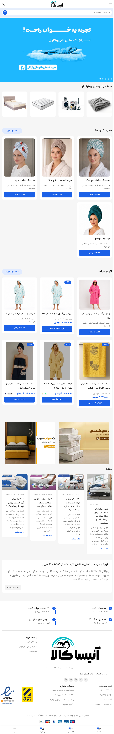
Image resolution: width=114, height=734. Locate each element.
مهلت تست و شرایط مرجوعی (63, 690)
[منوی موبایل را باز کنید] (110, 4)
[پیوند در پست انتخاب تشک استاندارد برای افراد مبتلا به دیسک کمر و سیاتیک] (99, 487)
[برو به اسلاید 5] (100, 79)
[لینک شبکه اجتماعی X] (81, 680)
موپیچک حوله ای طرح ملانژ (98, 180)
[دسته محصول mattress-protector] (99, 104)
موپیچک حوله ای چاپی (24, 180)
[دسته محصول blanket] (15, 104)
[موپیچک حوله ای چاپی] (19, 157)
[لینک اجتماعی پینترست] (76, 680)
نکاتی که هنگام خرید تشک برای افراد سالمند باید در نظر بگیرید (72, 505)
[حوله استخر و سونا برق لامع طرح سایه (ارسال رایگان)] (19, 361)
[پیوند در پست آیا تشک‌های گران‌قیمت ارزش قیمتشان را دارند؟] (15, 482)
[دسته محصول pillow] (71, 104)
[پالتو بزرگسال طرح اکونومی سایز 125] (94, 295)
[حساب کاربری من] (3, 4)
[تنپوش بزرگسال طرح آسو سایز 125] (57, 295)
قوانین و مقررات (105, 694)
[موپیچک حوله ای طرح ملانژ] (94, 157)
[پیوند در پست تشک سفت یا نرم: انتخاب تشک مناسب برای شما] (43, 482)
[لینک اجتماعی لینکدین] (71, 680)
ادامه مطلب (103, 549)
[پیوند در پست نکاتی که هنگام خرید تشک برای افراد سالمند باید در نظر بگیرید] (71, 482)
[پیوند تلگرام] (66, 680)
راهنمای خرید (32, 641)
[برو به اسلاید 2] (108, 79)
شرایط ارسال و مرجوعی (28, 646)
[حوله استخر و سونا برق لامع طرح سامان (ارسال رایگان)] (57, 361)
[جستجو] (5, 12)
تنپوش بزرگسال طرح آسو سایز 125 (57, 314)
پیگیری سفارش (68, 704)
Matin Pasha (75, 485)
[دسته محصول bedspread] (43, 104)
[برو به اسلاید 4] (103, 79)
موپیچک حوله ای (102, 238)
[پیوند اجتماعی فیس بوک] (86, 680)
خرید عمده (33, 651)
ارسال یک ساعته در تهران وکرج (62, 699)
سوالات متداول (106, 689)
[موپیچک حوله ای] (94, 219)
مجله (106, 504)
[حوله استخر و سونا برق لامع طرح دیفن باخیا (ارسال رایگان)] (94, 361)
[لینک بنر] (84, 443)
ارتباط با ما (108, 699)
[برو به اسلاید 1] (111, 79)
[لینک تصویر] (76, 650)
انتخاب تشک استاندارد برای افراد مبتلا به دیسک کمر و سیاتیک (101, 516)
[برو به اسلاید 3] (105, 79)
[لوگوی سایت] (57, 4)
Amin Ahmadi (106, 494)
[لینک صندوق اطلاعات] (101, 608)
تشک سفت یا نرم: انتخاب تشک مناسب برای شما (43, 503)
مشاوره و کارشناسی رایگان (64, 695)
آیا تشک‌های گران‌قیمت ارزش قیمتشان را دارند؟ (15, 503)
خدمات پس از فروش (104, 704)
